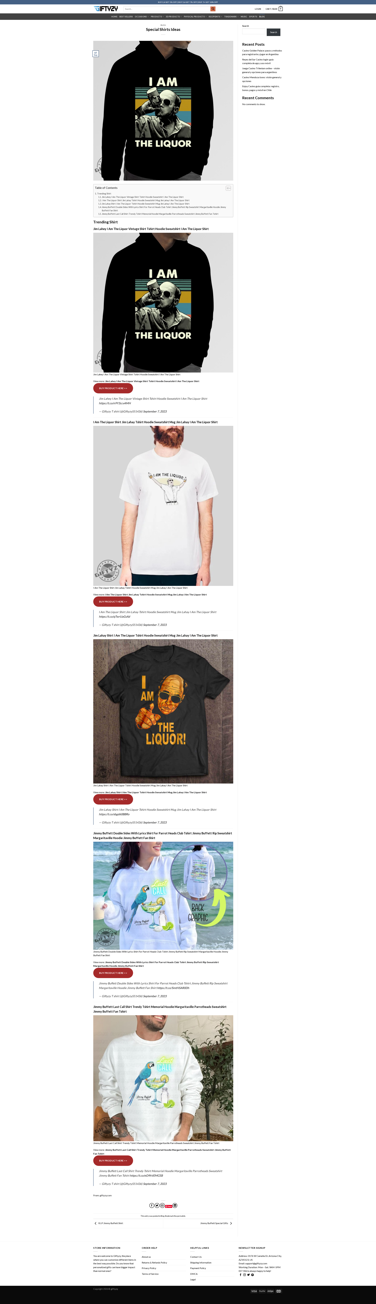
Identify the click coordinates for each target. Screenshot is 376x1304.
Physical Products (194, 16)
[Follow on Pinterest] (252, 1275)
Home (114, 16)
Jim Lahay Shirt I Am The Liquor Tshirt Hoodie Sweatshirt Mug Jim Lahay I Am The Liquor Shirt (145, 203)
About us (146, 1256)
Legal (193, 1279)
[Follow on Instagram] (244, 1275)
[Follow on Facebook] (240, 1275)
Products (156, 16)
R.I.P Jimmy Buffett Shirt (110, 1223)
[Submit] (212, 8)
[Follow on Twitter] (248, 1275)
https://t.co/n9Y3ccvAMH (115, 403)
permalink (181, 1216)
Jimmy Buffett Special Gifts (214, 1223)
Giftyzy (117, 1255)
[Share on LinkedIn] (174, 1205)
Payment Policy (198, 1268)
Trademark (230, 16)
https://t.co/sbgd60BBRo (114, 814)
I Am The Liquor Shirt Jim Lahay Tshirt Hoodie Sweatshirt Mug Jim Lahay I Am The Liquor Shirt (145, 200)
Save (170, 1206)
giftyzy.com (106, 1195)
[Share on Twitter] (157, 1205)
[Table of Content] (228, 188)
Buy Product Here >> (113, 388)
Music (244, 16)
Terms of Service (150, 1273)
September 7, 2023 (155, 411)
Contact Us (196, 1256)
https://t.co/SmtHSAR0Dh (173, 988)
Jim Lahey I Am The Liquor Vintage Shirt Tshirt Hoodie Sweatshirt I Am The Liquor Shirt (143, 197)
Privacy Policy (149, 1268)
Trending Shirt (104, 193)
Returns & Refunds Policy (154, 1262)
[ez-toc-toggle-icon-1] (227, 189)
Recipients (214, 16)
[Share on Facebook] (151, 1205)
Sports (253, 16)
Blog (262, 16)
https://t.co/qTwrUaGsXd (114, 616)
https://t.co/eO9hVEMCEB (146, 1175)
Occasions (141, 16)
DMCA (194, 1273)
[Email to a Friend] (162, 1205)
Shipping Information (200, 1262)
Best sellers (126, 16)
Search (245, 26)
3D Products (173, 16)
